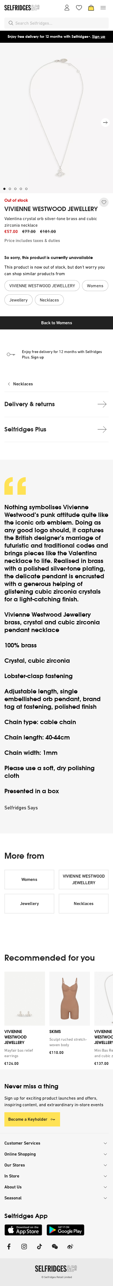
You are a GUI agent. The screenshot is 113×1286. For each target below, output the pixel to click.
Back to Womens (56, 322)
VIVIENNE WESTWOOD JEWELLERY (51, 209)
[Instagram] (24, 1249)
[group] (56, 1020)
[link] (23, 1053)
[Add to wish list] (104, 202)
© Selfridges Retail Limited (56, 1277)
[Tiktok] (39, 1249)
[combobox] (60, 23)
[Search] (11, 23)
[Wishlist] (79, 7)
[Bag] (91, 7)
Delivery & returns (29, 404)
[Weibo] (70, 1249)
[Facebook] (8, 1249)
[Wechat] (54, 1249)
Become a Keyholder (27, 1119)
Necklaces (23, 383)
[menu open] (103, 7)
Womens (29, 879)
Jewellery (29, 903)
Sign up (98, 36)
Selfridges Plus (25, 429)
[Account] (66, 7)
